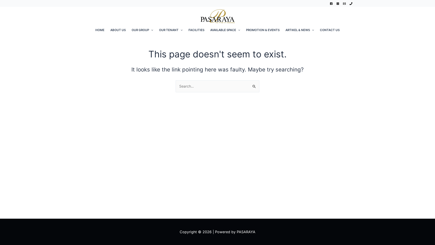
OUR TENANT (169, 30)
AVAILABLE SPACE (223, 30)
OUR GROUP (140, 30)
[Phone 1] (350, 3)
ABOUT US (118, 30)
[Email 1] (344, 3)
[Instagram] (337, 3)
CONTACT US (330, 30)
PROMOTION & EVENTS (263, 30)
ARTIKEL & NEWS (297, 30)
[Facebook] (331, 3)
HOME (99, 30)
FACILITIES (196, 30)
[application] (151, 30)
